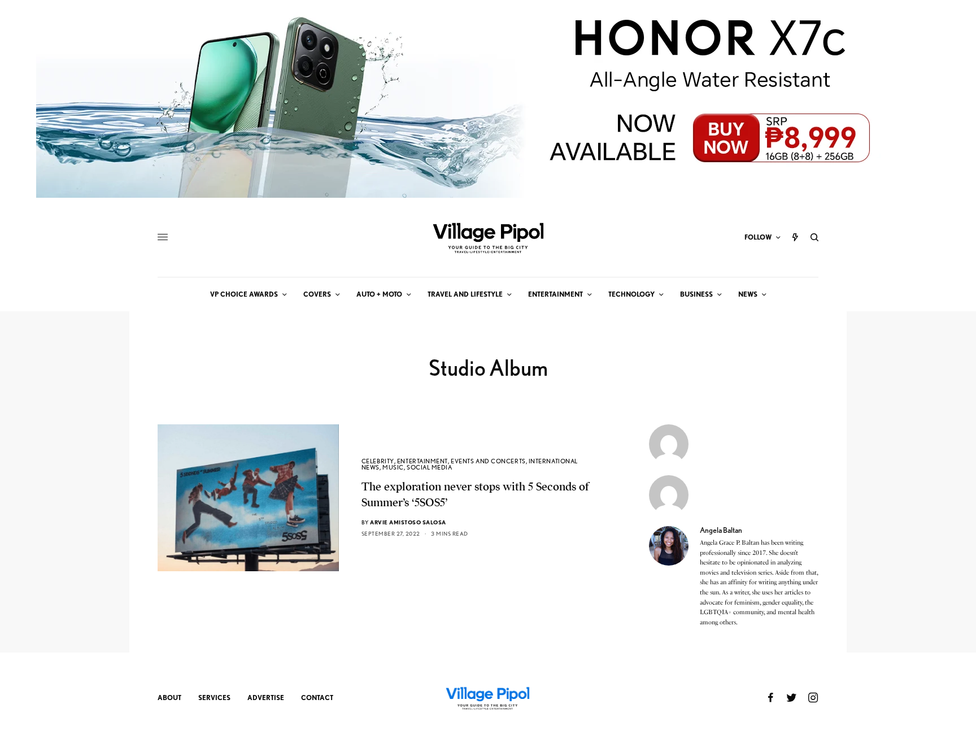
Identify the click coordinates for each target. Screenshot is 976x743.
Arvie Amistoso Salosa (408, 522)
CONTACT (317, 697)
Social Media (429, 467)
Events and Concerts (488, 461)
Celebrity (377, 461)
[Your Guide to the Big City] (488, 237)
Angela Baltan (721, 530)
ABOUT (169, 697)
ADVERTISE (265, 697)
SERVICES (214, 697)
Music (393, 467)
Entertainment (422, 461)
